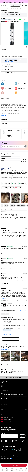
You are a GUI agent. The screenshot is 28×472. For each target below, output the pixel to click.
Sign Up (22, 436)
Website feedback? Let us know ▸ (14, 377)
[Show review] (5, 198)
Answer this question (7, 334)
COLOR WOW (4, 10)
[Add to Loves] (26, 47)
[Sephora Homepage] (5, 5)
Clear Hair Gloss (5, 373)
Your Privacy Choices (5, 458)
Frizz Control (15, 15)
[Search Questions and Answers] (2, 314)
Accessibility (16, 456)
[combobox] (15, 5)
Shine (20, 15)
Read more (3, 298)
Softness (23, 15)
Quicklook (3, 134)
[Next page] (25, 305)
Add (9, 136)
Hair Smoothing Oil (18, 371)
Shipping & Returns (9, 61)
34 (22, 305)
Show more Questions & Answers (10, 339)
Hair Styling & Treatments (9, 8)
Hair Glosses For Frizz (15, 370)
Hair (2, 8)
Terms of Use (10, 456)
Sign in (6, 59)
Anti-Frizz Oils (12, 373)
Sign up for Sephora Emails (8, 433)
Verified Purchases (21, 205)
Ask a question (12, 14)
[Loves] (23, 5)
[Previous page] (1, 305)
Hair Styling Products (19, 8)
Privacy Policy (4, 456)
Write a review (23, 154)
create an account (13, 59)
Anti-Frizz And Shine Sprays (7, 371)
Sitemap (21, 456)
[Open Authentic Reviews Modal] (13, 169)
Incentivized (24, 354)
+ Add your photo (5, 349)
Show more (3, 115)
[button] (18, 20)
